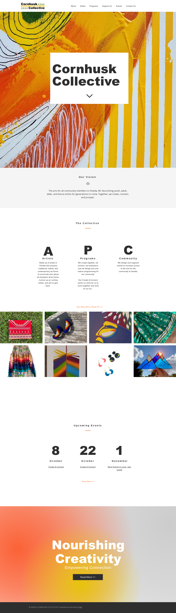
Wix (80, 607)
